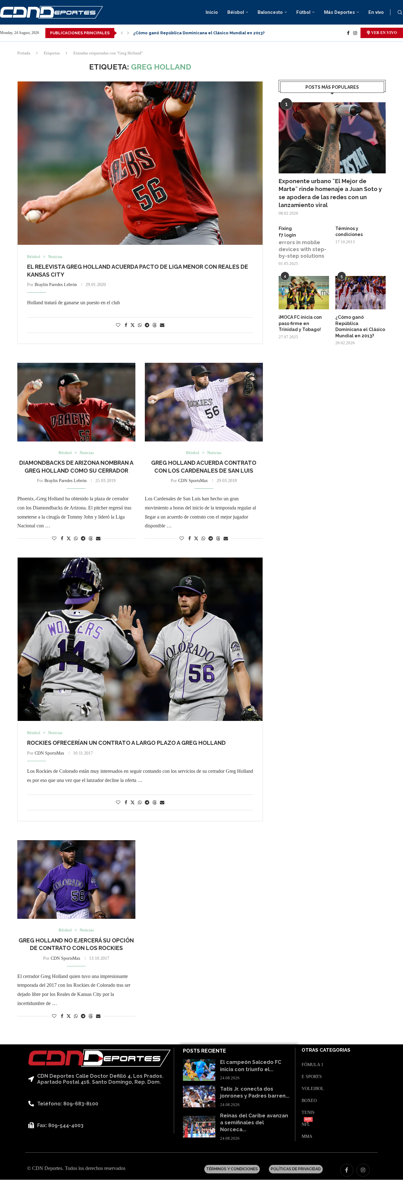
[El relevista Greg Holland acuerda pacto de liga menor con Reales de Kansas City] (140, 163)
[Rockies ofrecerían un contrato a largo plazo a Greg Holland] (140, 639)
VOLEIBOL (313, 1089)
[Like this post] (118, 325)
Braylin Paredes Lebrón (56, 284)
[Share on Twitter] (132, 325)
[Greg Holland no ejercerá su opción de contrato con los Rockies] (76, 879)
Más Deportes (339, 12)
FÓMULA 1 (312, 1065)
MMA (307, 1136)
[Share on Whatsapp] (140, 325)
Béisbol (235, 12)
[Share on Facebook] (126, 325)
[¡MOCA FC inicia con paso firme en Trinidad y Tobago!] (304, 293)
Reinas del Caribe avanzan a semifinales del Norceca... (254, 1123)
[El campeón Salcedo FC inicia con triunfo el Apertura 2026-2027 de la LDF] (199, 1070)
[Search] (400, 12)
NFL (306, 1124)
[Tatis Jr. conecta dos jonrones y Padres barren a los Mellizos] (199, 1096)
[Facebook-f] (347, 1170)
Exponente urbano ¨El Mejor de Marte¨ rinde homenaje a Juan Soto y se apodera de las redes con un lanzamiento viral (330, 193)
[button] (121, 33)
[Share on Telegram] (147, 325)
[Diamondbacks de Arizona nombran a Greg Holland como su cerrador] (76, 402)
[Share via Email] (162, 325)
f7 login (287, 235)
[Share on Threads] (154, 325)
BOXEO (309, 1101)
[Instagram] (355, 33)
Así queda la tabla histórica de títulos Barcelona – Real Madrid (198, 33)
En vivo (376, 12)
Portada (23, 53)
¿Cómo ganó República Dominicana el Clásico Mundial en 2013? (360, 326)
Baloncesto (270, 12)
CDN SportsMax (193, 480)
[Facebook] (348, 33)
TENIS (308, 1112)
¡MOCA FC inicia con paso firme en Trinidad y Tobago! (300, 323)
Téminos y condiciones (349, 231)
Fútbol (303, 12)
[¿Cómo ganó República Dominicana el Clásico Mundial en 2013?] (360, 293)
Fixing (285, 228)
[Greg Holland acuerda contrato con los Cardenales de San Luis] (204, 402)
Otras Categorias (326, 1050)
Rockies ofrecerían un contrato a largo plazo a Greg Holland (126, 742)
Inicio (212, 12)
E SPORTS (312, 1077)
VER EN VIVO (383, 33)
